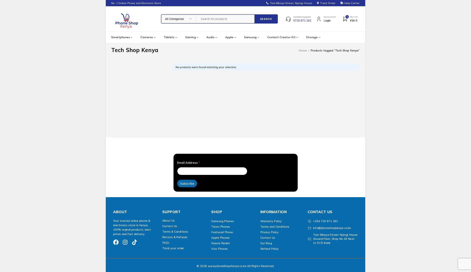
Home (303, 50)
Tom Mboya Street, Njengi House (291, 3)
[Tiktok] (134, 242)
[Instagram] (125, 242)
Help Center (352, 3)
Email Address (188, 162)
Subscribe (187, 183)
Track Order (327, 3)
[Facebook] (116, 242)
